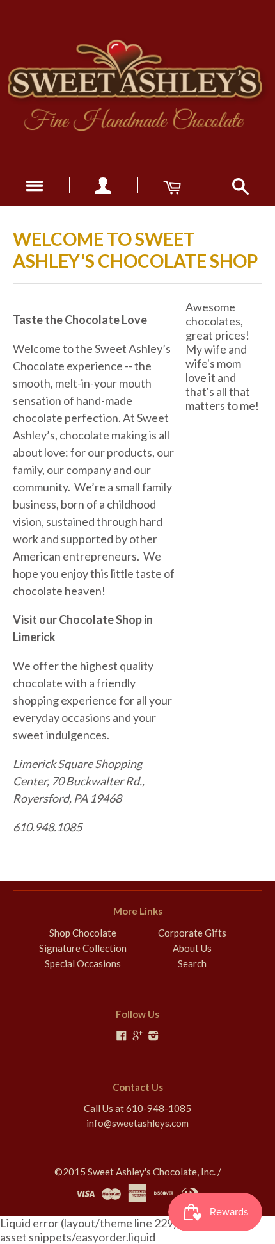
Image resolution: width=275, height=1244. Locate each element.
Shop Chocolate (82, 932)
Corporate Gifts (192, 932)
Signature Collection (83, 948)
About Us (192, 948)
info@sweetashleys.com (137, 1123)
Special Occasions (83, 963)
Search (192, 963)
